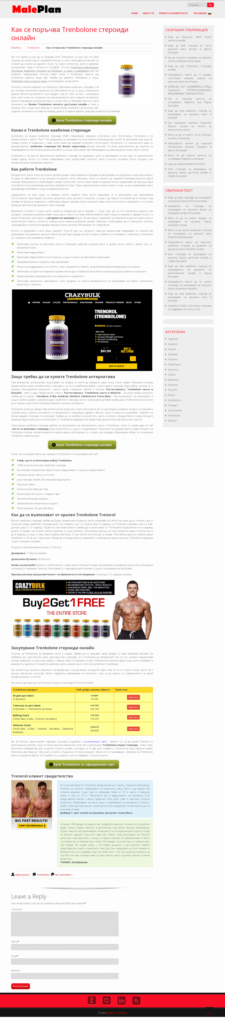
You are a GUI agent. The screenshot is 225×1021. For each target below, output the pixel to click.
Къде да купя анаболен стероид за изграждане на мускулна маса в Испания (189, 114)
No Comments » (63, 874)
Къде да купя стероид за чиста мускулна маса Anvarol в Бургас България (189, 49)
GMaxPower (174, 364)
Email (14, 956)
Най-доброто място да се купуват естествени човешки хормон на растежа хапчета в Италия (189, 78)
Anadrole (173, 344)
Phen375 (172, 390)
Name (14, 941)
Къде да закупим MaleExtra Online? (186, 163)
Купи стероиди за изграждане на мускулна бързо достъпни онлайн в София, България (189, 172)
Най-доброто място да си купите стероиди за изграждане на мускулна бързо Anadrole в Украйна (189, 285)
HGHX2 (172, 374)
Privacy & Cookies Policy (173, 13)
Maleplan (110, 1012)
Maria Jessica (22, 874)
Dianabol (173, 354)
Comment (16, 909)
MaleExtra (173, 379)
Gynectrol (173, 369)
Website (15, 970)
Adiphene (173, 338)
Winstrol (172, 420)
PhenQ (171, 395)
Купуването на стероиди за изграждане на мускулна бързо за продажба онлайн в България (189, 209)
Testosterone (175, 410)
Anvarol (172, 349)
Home (134, 13)
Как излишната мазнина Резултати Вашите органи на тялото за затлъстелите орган (189, 126)
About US (148, 13)
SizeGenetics (175, 400)
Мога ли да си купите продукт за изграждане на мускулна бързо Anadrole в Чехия (189, 222)
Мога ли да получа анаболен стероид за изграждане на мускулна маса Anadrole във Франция (189, 234)
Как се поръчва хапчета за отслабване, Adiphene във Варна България (189, 102)
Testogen (173, 405)
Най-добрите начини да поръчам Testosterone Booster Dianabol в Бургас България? (189, 147)
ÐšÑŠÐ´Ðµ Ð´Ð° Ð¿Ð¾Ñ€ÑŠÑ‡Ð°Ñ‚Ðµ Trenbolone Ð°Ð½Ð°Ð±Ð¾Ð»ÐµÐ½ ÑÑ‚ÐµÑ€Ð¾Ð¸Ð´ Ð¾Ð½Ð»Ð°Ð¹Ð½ (189, 90)
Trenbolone (33, 47)
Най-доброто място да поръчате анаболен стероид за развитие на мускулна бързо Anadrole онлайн (189, 246)
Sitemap (122, 1012)
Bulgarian (200, 13)
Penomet (173, 384)
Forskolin (173, 359)
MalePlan (16, 47)
